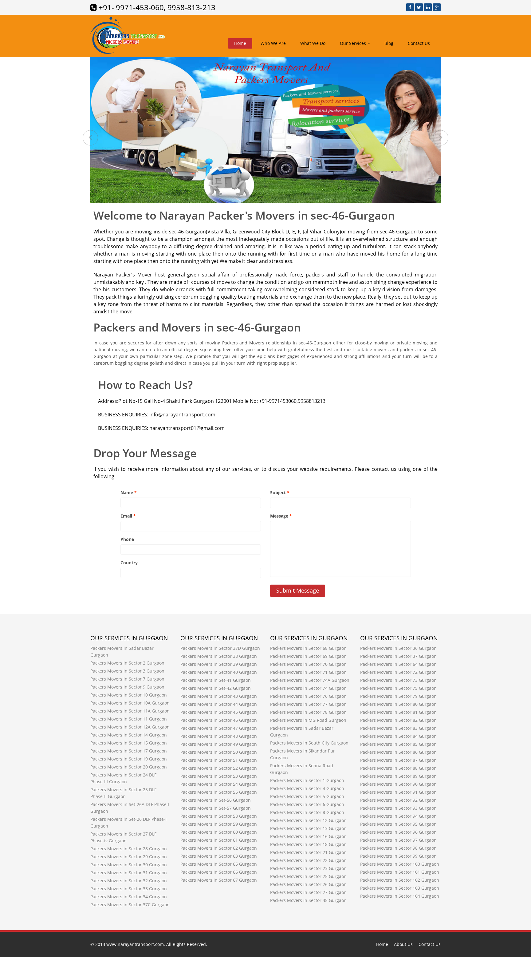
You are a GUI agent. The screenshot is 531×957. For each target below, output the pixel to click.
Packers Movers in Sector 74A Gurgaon (309, 680)
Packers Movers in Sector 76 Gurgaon (308, 696)
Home (240, 43)
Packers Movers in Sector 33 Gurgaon (128, 888)
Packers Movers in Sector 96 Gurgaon (398, 832)
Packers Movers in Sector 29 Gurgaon (128, 857)
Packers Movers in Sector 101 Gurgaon (399, 872)
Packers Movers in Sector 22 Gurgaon (308, 860)
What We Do (312, 43)
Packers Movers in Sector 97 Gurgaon (398, 840)
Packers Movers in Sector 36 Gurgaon (398, 648)
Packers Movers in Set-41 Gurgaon (215, 680)
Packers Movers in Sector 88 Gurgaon (398, 768)
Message (281, 516)
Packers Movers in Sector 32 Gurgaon (128, 881)
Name (128, 492)
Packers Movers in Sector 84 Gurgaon (398, 736)
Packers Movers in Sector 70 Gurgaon (308, 664)
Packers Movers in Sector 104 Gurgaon (399, 896)
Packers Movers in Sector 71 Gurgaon (308, 672)
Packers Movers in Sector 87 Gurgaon (398, 760)
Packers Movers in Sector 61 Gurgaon (218, 840)
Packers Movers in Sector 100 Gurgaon (399, 864)
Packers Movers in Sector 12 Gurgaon (308, 820)
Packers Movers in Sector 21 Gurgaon (308, 852)
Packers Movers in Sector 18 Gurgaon (308, 844)
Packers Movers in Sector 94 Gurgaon (398, 816)
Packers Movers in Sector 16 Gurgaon (308, 836)
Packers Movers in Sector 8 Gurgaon (307, 812)
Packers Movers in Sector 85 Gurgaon (398, 744)
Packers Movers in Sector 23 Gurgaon (308, 868)
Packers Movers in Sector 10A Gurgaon (130, 703)
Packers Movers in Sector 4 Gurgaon (307, 788)
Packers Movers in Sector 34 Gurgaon (128, 896)
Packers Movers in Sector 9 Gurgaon (127, 687)
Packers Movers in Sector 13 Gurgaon (308, 828)
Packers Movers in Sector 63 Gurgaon (218, 856)
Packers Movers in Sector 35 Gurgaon (308, 900)
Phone (127, 539)
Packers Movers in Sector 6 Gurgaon (307, 804)
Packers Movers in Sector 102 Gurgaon (399, 880)
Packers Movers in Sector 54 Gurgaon (218, 784)
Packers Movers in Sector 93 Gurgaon (398, 808)
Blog (388, 43)
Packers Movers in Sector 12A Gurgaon (130, 727)
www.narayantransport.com (135, 944)
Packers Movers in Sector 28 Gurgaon (128, 849)
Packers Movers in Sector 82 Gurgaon (398, 720)
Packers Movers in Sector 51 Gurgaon (218, 760)
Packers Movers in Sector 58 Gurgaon (218, 816)
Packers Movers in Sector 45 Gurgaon (218, 712)
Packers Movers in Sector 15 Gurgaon (128, 743)
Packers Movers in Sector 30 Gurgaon (128, 865)
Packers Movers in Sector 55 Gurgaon (218, 792)
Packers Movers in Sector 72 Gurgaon (398, 672)
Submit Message (297, 590)
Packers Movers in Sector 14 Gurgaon (128, 735)
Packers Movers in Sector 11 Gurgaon (128, 719)
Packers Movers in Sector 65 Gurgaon (218, 864)
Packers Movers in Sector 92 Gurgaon (398, 800)
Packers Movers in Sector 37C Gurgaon (130, 904)
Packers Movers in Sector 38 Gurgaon (218, 656)
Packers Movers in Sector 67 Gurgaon (218, 880)
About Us (403, 944)
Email (128, 516)
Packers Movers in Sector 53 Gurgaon (218, 776)
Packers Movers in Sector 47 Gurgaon (218, 728)
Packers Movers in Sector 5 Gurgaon (307, 796)
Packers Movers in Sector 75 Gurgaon (398, 688)
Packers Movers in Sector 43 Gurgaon (218, 696)
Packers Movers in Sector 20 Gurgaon (128, 767)
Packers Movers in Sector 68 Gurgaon (308, 648)
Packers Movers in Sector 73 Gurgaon (398, 680)
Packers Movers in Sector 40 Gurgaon (218, 672)
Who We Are (273, 43)
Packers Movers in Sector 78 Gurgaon (308, 712)
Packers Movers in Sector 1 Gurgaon (307, 780)
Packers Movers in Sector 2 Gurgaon (127, 663)
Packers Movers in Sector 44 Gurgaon (218, 704)
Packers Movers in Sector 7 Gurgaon (127, 679)
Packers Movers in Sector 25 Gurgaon (308, 876)
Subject (279, 492)
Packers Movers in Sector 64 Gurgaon (398, 664)
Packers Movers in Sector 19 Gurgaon (128, 759)
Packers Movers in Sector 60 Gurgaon (218, 832)
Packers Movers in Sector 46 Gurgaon (218, 720)
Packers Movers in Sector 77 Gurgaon (308, 704)
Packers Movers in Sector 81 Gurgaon (398, 712)
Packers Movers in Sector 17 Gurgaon (128, 751)
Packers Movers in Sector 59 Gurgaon (218, 824)
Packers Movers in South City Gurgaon (309, 743)
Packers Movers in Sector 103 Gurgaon (399, 888)
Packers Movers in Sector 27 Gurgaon (308, 892)
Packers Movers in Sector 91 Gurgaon (398, 792)
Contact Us (419, 43)
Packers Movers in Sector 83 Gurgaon (398, 728)
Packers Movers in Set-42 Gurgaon (215, 688)
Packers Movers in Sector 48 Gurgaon (218, 736)
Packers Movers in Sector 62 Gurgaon (218, 848)
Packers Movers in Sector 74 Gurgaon (308, 688)
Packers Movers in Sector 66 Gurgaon (218, 872)
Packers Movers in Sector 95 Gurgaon (398, 824)
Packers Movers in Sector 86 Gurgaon (398, 752)
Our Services (353, 43)
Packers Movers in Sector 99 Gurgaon (398, 856)
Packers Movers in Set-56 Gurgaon (215, 800)
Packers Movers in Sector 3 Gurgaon (127, 671)
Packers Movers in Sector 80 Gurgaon (398, 704)
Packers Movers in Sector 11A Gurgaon (130, 711)
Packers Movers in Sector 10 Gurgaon (128, 695)
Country (129, 563)
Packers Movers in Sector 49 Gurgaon (218, 744)
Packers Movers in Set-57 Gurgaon (215, 808)
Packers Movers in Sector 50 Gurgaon (218, 752)
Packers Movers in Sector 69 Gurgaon (308, 656)
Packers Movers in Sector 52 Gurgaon (218, 768)
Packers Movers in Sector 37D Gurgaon (220, 648)
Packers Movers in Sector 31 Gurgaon (128, 873)
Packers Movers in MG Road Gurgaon (308, 720)
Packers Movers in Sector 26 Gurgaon (308, 884)
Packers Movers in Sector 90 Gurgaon (398, 784)
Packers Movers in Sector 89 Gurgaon (398, 776)
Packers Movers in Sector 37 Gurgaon (398, 656)
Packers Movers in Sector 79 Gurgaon (398, 696)
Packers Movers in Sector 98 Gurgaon (398, 848)
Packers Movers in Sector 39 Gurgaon (218, 664)
